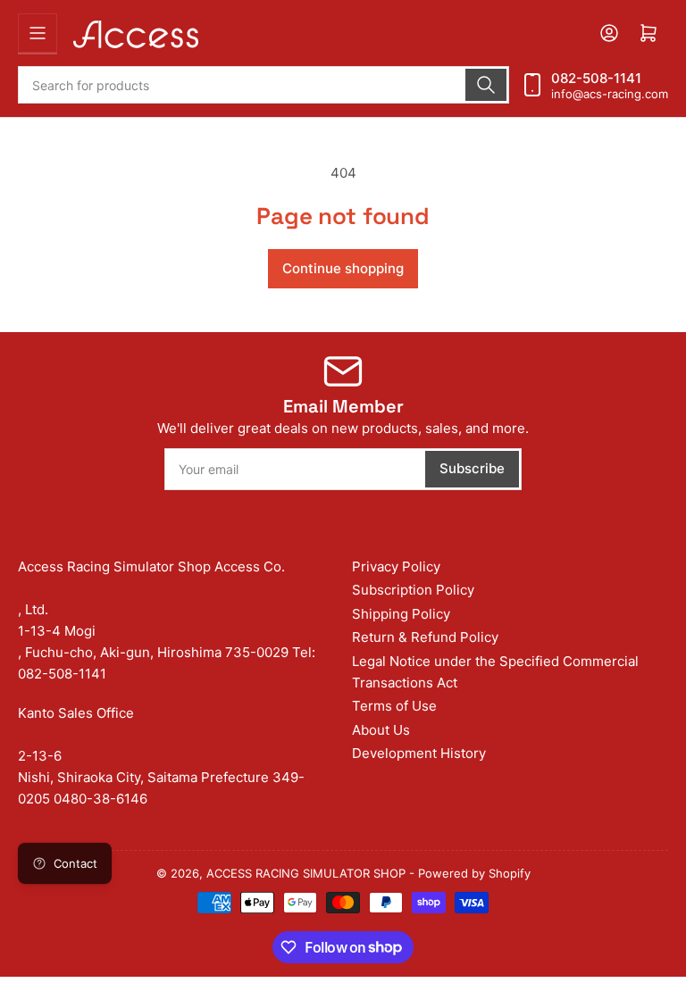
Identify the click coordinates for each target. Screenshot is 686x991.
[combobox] (263, 85)
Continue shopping (343, 268)
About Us (381, 729)
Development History (419, 753)
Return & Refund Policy (425, 637)
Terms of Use (394, 705)
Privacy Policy (396, 566)
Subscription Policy (413, 589)
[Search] (486, 85)
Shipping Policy (401, 613)
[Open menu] (37, 33)
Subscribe (472, 468)
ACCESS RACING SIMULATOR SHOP (306, 873)
